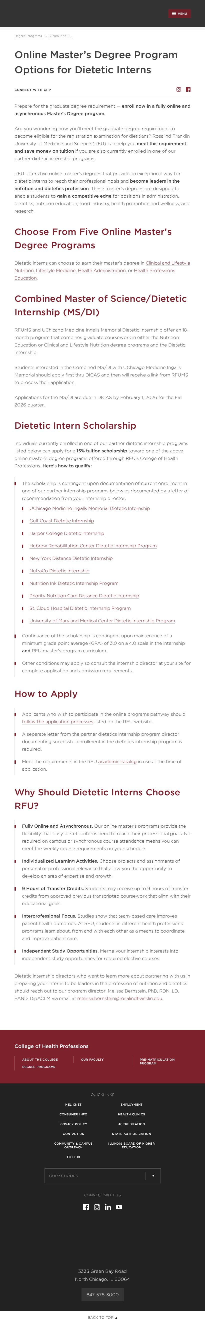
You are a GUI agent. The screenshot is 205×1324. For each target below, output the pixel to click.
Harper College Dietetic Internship (67, 533)
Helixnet (73, 1104)
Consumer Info (74, 1114)
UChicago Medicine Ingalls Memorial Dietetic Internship (90, 508)
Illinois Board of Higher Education (131, 1145)
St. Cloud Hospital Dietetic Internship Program (80, 608)
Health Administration (102, 270)
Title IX (73, 1157)
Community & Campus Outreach (73, 1145)
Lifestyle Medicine (56, 270)
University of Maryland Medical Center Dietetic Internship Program (102, 620)
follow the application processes (57, 721)
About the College (40, 1059)
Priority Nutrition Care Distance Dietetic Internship (84, 595)
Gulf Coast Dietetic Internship (62, 520)
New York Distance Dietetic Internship (71, 558)
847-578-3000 (102, 1294)
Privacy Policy (74, 1124)
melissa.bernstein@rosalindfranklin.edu (119, 998)
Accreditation (131, 1124)
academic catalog (117, 761)
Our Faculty (92, 1059)
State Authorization (131, 1134)
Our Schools (63, 1176)
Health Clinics (131, 1114)
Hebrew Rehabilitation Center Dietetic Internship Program (93, 545)
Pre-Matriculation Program (157, 1061)
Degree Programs (39, 1067)
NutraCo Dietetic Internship (60, 570)
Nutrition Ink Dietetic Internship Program (74, 583)
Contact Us (73, 1134)
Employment (131, 1104)
